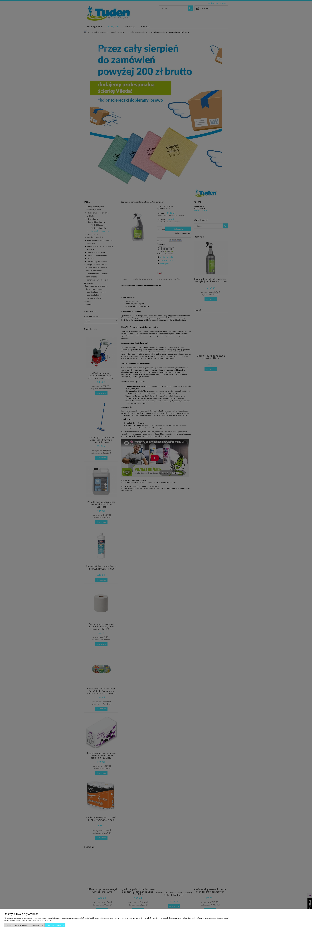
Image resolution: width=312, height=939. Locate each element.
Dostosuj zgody (37, 925)
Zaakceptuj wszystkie (55, 925)
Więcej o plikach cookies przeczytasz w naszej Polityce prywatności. (28, 920)
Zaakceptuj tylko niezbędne (16, 925)
